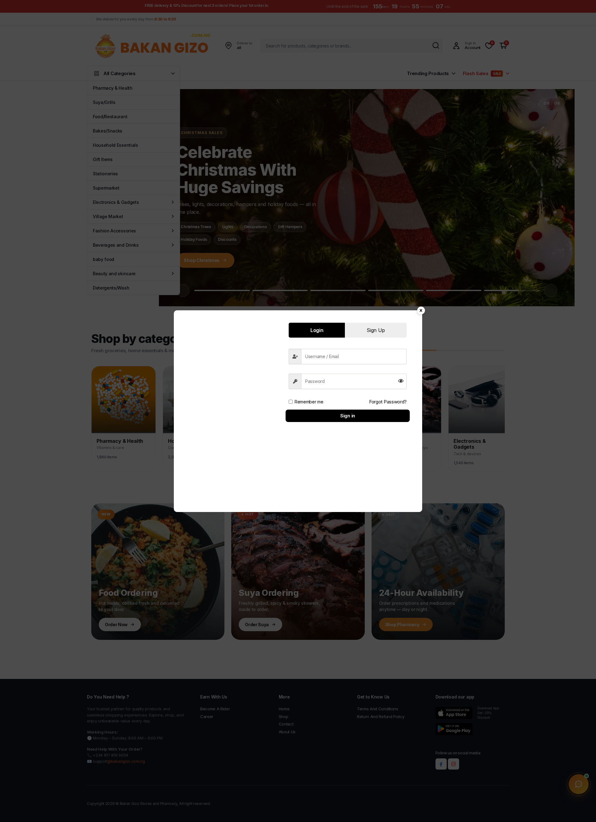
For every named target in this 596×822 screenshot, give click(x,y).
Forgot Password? (388, 402)
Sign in (347, 416)
